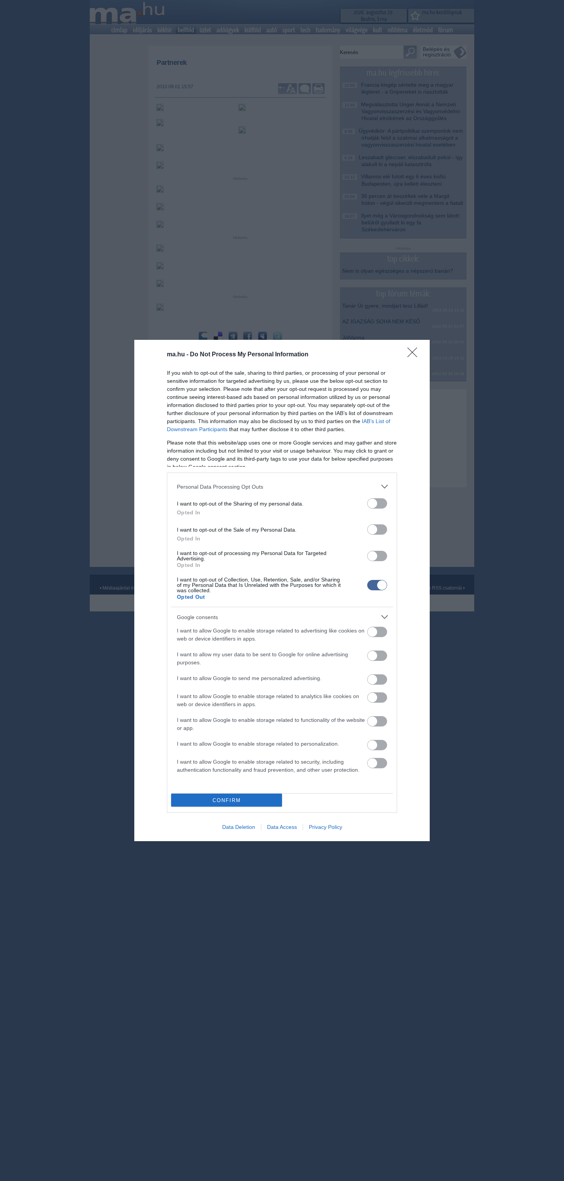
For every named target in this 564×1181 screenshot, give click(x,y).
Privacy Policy (325, 827)
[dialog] (282, 590)
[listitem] (282, 487)
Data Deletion (238, 827)
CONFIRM (227, 800)
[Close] (414, 355)
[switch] (377, 503)
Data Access (282, 827)
